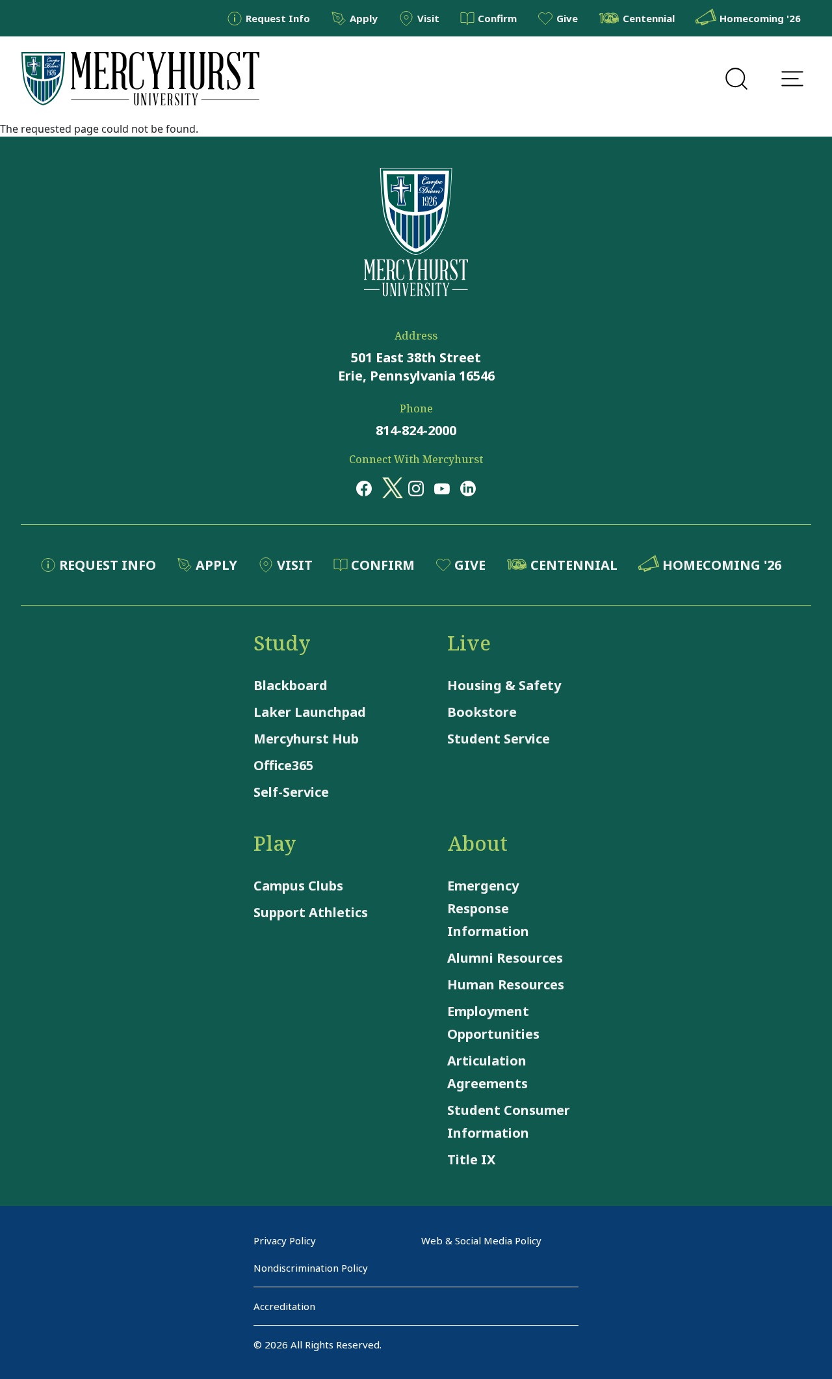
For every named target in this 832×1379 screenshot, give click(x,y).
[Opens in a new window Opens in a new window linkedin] (468, 487)
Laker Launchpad (310, 712)
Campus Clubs (298, 885)
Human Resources (505, 984)
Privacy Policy (285, 1240)
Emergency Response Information (488, 908)
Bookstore (482, 712)
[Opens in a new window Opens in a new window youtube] (442, 488)
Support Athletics (311, 912)
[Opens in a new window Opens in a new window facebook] (364, 487)
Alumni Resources (505, 958)
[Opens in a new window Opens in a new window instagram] (416, 487)
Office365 (283, 765)
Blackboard (291, 685)
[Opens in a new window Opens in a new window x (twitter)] (390, 487)
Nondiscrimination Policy (311, 1267)
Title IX (471, 1159)
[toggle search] (736, 79)
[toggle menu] (792, 79)
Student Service (498, 738)
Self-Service (291, 792)
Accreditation (284, 1306)
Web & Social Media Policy (481, 1240)
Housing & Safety (504, 685)
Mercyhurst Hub (306, 738)
